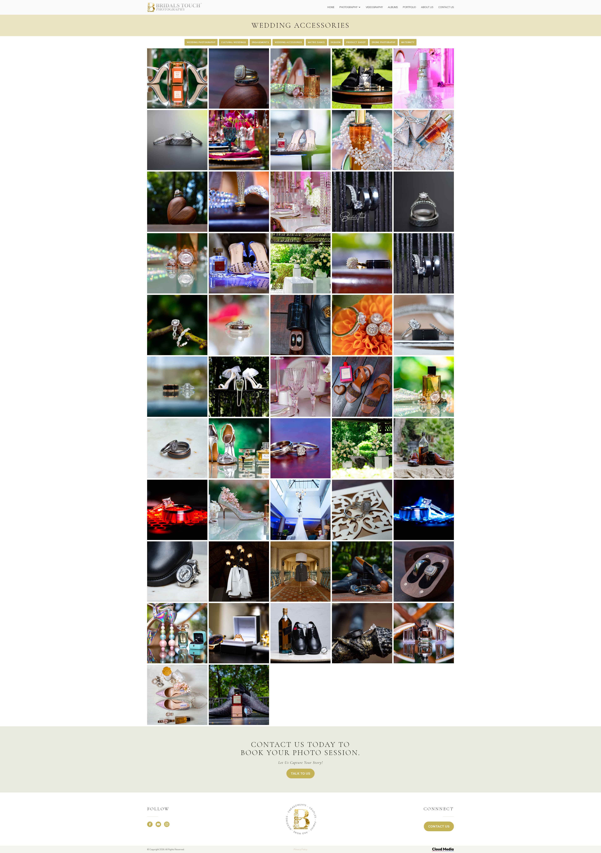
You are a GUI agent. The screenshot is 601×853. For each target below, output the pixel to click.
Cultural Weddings (233, 42)
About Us (427, 7)
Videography (374, 7)
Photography (348, 7)
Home (330, 7)
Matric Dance (316, 42)
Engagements (260, 42)
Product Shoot (356, 42)
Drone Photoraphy (384, 42)
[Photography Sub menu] (359, 7)
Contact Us (446, 7)
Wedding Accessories (288, 42)
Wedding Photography (201, 42)
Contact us (438, 826)
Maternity (407, 42)
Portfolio (409, 7)
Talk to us (300, 773)
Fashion (336, 42)
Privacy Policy (300, 849)
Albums (393, 7)
